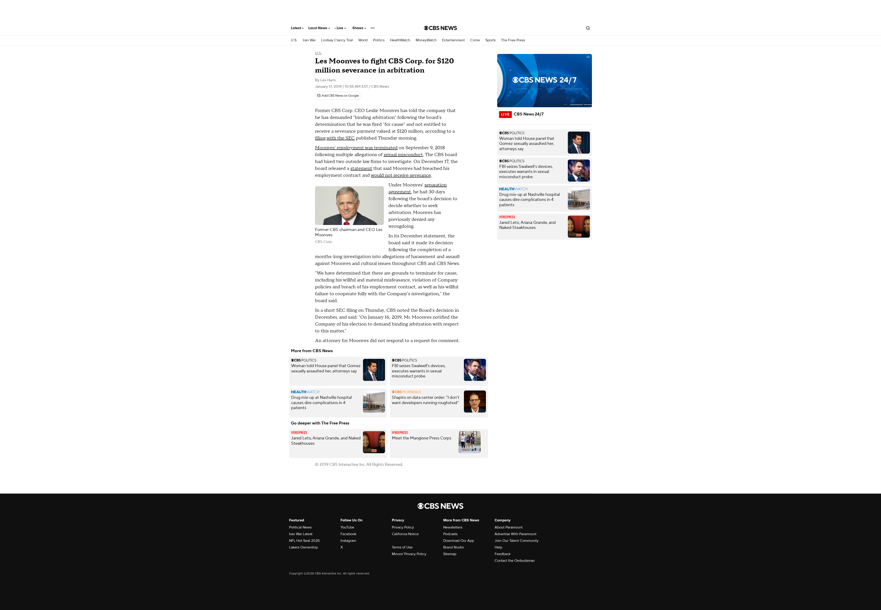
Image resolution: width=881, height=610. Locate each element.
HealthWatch (400, 40)
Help (498, 547)
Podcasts (450, 534)
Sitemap (449, 554)
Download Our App (458, 541)
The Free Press (513, 40)
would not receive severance (401, 175)
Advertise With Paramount (515, 534)
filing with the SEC (335, 138)
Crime (475, 40)
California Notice (405, 534)
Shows (358, 28)
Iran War (309, 40)
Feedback (502, 554)
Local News (318, 28)
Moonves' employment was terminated (356, 148)
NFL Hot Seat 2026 (304, 541)
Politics (379, 40)
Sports (490, 40)
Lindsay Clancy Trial (337, 40)
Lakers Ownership (303, 547)
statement (361, 168)
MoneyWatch (426, 40)
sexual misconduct (403, 155)
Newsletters (452, 527)
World (363, 40)
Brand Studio (453, 547)
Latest (296, 28)
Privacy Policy (403, 527)
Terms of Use (402, 547)
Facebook (348, 534)
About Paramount (509, 527)
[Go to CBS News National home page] (440, 28)
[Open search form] (588, 28)
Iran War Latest (300, 534)
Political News (300, 527)
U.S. (294, 40)
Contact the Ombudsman (515, 560)
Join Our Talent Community (516, 541)
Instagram (348, 541)
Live (340, 28)
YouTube (347, 527)
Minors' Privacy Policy (409, 554)
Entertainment (453, 40)
